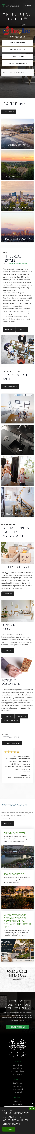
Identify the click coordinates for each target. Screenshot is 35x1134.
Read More (9, 329)
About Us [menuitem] (17, 1101)
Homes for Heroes (17, 43)
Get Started (8, 1129)
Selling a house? (17, 50)
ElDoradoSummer (15, 833)
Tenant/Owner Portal (11, 721)
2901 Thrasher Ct (14, 874)
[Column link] (17, 134)
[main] (17, 496)
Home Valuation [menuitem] (17, 1068)
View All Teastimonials (12, 743)
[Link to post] (17, 856)
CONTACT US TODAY (16, 1027)
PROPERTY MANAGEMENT (17, 63)
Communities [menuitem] (17, 1086)
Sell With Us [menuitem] (17, 1065)
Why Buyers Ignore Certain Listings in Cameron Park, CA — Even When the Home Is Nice (17, 921)
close (32, 1108)
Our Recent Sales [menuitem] (17, 1071)
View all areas (9, 112)
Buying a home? (17, 56)
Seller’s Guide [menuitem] (17, 1074)
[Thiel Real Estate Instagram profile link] (17, 1054)
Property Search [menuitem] (17, 1089)
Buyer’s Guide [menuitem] (17, 1092)
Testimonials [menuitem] (17, 1104)
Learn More (8, 594)
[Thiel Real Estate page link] (12, 1054)
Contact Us (21, 329)
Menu (28, 5)
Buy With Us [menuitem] (17, 1083)
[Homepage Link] (10, 5)
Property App (21, 716)
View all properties (10, 386)
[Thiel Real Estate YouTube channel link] (23, 1054)
